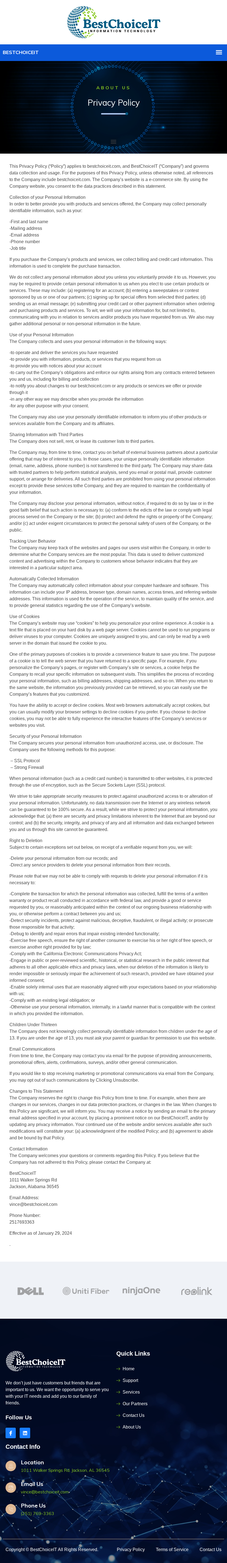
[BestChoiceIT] (114, 21)
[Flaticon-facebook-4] (11, 1433)
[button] (113, 141)
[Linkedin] (25, 1433)
